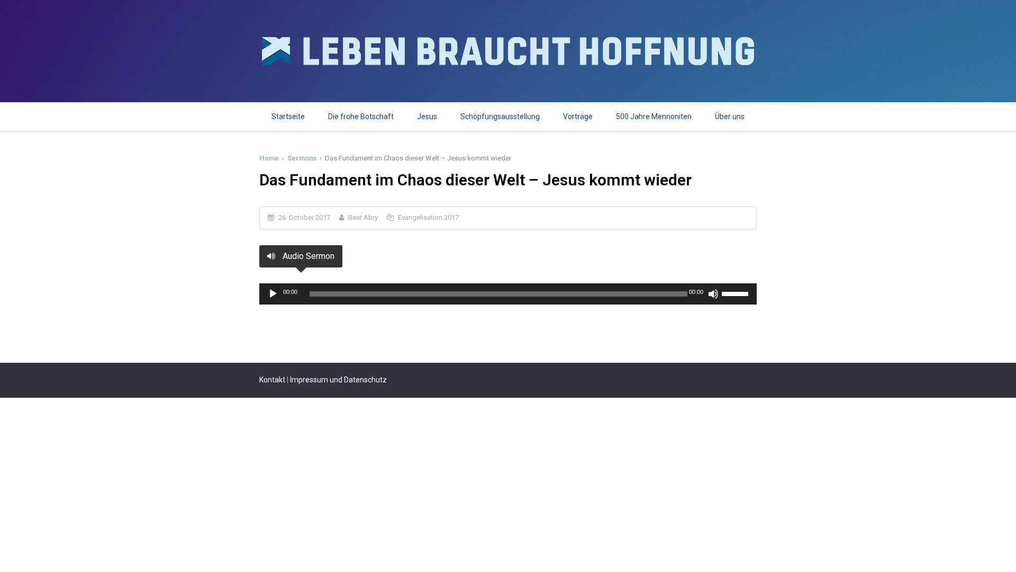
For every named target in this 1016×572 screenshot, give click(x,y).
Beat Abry (363, 217)
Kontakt (272, 380)
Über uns (730, 116)
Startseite (288, 116)
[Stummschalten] (713, 294)
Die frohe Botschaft (361, 116)
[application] (508, 294)
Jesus (427, 116)
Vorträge (578, 116)
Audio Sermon (307, 256)
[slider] (736, 292)
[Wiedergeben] (273, 294)
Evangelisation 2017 (428, 217)
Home (269, 158)
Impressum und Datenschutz (338, 380)
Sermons (301, 158)
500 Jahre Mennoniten (654, 116)
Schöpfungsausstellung (500, 116)
